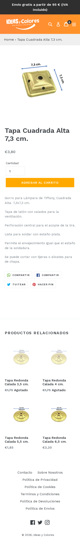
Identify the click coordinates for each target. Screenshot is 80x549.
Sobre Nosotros (50, 472)
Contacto (24, 472)
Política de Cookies (40, 487)
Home (9, 39)
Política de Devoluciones (40, 501)
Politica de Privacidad (40, 480)
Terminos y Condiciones (40, 494)
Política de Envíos (40, 508)
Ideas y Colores (43, 535)
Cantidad (12, 163)
